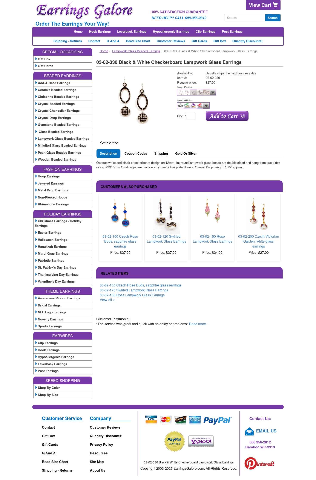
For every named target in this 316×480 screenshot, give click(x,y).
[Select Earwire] (228, 92)
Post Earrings (232, 31)
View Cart (261, 4)
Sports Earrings (50, 326)
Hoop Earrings (49, 176)
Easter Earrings (49, 232)
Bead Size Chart (138, 40)
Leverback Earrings (131, 31)
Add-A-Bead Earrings (54, 82)
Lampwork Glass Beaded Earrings (63, 138)
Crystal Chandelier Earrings (59, 110)
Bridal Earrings (49, 305)
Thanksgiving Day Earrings (58, 274)
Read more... (199, 323)
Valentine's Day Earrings (56, 281)
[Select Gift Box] (228, 105)
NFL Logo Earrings (52, 312)
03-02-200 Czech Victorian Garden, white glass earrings (258, 241)
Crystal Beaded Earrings (56, 103)
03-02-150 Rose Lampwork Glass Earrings (212, 239)
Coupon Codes (135, 153)
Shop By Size (48, 394)
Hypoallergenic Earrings (171, 31)
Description (108, 153)
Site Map (97, 461)
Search (273, 17)
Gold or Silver (186, 153)
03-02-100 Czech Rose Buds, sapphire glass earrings (120, 241)
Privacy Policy (101, 444)
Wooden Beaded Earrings (57, 159)
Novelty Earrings (50, 319)
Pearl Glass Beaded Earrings (59, 152)
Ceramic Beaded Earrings (57, 89)
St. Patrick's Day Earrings (57, 267)
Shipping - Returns (68, 40)
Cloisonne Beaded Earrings (58, 96)
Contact (94, 40)
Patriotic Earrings (51, 260)
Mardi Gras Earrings (53, 253)
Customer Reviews (171, 40)
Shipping (161, 153)
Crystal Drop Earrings (54, 117)
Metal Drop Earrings (53, 190)
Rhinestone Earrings (53, 204)
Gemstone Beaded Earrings (58, 124)
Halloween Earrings (52, 239)
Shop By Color (49, 387)
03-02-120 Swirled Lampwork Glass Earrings (166, 239)
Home (78, 31)
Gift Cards (199, 40)
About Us (97, 470)
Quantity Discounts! (247, 40)
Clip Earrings (205, 31)
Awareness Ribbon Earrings (59, 298)
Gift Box (219, 40)
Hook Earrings (100, 31)
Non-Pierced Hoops (52, 197)
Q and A (113, 40)
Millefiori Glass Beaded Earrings (62, 145)
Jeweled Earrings (51, 183)
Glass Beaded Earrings (55, 131)
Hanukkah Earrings (52, 246)
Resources (99, 453)
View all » (107, 299)
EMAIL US (265, 431)
